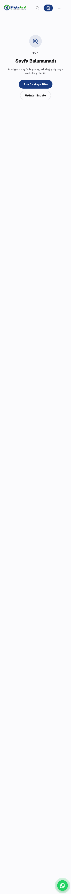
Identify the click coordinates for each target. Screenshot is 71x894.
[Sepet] (48, 8)
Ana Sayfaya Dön (35, 84)
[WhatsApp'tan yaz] (62, 885)
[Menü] (59, 8)
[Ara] (37, 8)
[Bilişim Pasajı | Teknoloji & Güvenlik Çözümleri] (15, 8)
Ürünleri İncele (35, 95)
